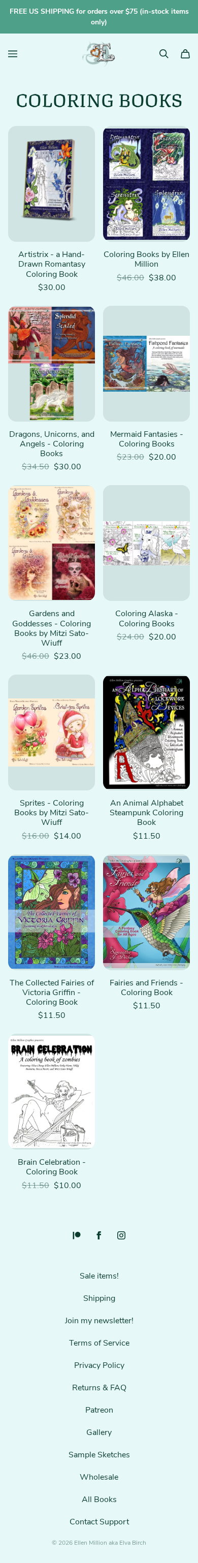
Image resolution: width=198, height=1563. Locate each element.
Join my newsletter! (99, 1320)
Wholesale (99, 1477)
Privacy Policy (99, 1365)
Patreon (99, 1410)
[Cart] (185, 53)
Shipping (99, 1298)
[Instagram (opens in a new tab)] (121, 1235)
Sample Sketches (99, 1454)
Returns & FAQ (99, 1387)
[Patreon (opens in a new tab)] (76, 1235)
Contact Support (99, 1521)
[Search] (164, 53)
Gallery (99, 1432)
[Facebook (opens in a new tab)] (99, 1235)
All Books (99, 1499)
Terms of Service (99, 1343)
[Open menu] (12, 53)
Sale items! (99, 1276)
